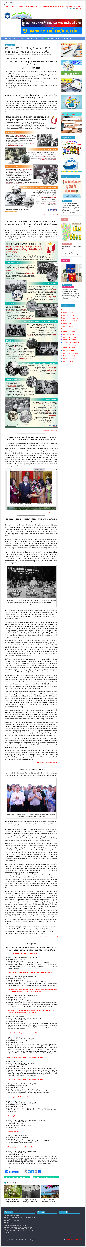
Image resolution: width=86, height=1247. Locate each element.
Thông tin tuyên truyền (33, 54)
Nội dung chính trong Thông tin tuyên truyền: (17, 58)
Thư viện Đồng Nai (68, 350)
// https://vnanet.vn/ (52, 512)
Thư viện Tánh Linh (68, 329)
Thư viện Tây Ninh (68, 358)
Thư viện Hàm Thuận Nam (71, 321)
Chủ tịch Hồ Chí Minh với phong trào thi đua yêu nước (25, 1057)
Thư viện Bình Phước (69, 347)
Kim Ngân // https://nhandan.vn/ (49, 937)
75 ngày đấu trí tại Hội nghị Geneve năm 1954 (31, 1201)
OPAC (21, 38)
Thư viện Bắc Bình (68, 310)
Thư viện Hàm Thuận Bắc (70, 318)
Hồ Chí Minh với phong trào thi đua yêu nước (22, 953)
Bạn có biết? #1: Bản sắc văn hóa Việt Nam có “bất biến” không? (22, 6)
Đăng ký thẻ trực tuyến (35, 38)
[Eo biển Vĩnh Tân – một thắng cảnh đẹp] (50, 1186)
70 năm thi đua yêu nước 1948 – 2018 (20, 1147)
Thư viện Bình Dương (69, 345)
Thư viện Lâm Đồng (69, 361)
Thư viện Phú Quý (68, 326)
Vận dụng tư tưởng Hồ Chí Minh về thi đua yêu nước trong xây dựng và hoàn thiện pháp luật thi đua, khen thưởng (31, 1011)
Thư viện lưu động (54, 38)
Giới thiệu (67, 38)
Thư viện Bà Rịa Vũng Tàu (70, 353)
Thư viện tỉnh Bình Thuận (46, 54)
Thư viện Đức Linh (68, 313)
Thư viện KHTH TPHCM (69, 337)
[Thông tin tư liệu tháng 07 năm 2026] (71, 223)
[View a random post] (80, 38)
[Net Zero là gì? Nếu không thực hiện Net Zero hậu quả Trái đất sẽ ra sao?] (13, 1186)
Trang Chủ (12, 38)
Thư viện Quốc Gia (68, 334)
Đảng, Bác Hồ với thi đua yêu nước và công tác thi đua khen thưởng (30, 972)
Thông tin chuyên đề (68, 287)
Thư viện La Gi (67, 323)
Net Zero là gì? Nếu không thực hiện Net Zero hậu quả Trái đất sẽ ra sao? (12, 1202)
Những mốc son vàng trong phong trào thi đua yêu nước (26, 1033)
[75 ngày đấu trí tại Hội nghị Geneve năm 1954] (31, 1186)
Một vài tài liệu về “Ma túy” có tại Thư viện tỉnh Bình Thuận (16, 1178)
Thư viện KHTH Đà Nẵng (70, 339)
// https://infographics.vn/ (50, 215)
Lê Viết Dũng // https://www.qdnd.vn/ (47, 762)
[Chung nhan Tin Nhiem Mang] (73, 1239)
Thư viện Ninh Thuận (69, 356)
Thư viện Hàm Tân (68, 315)
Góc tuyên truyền (10, 45)
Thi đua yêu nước (13, 1116)
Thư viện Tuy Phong (69, 331)
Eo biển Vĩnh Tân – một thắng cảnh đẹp (49, 1201)
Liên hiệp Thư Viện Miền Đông (72, 342)
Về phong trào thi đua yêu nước (18, 1097)
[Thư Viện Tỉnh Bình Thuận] (6, 38)
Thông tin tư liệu (67, 243)
